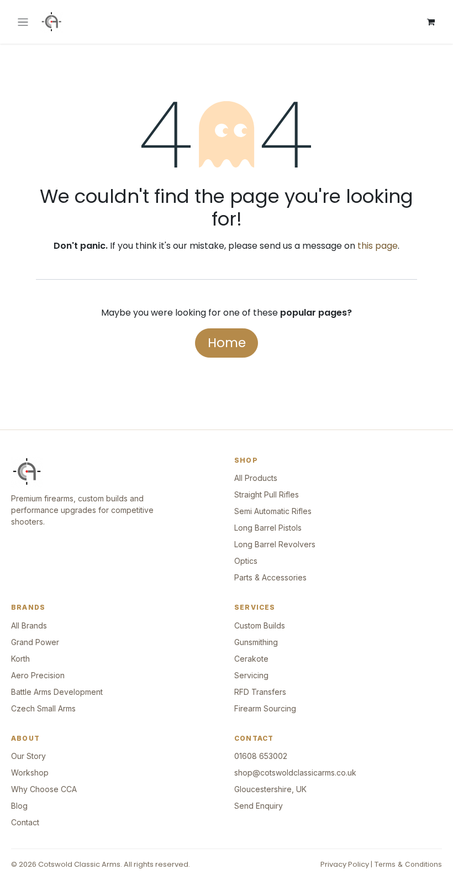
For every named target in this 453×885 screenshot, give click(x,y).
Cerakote (251, 658)
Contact (25, 822)
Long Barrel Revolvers (274, 544)
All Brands (29, 625)
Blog (19, 805)
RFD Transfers (260, 692)
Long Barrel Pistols (268, 527)
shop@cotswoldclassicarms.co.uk (295, 772)
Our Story (28, 756)
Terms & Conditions (408, 864)
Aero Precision (38, 675)
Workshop (30, 772)
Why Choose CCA (44, 789)
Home (227, 343)
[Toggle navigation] (23, 22)
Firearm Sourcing (265, 708)
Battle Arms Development (57, 692)
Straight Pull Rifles (266, 494)
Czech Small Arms (43, 708)
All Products (255, 478)
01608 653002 (260, 756)
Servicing (251, 675)
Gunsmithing (256, 642)
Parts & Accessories (270, 577)
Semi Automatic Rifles (273, 511)
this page (377, 245)
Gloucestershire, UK (270, 789)
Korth (20, 658)
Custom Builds (259, 625)
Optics (245, 560)
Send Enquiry (258, 805)
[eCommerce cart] (431, 22)
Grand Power (35, 642)
